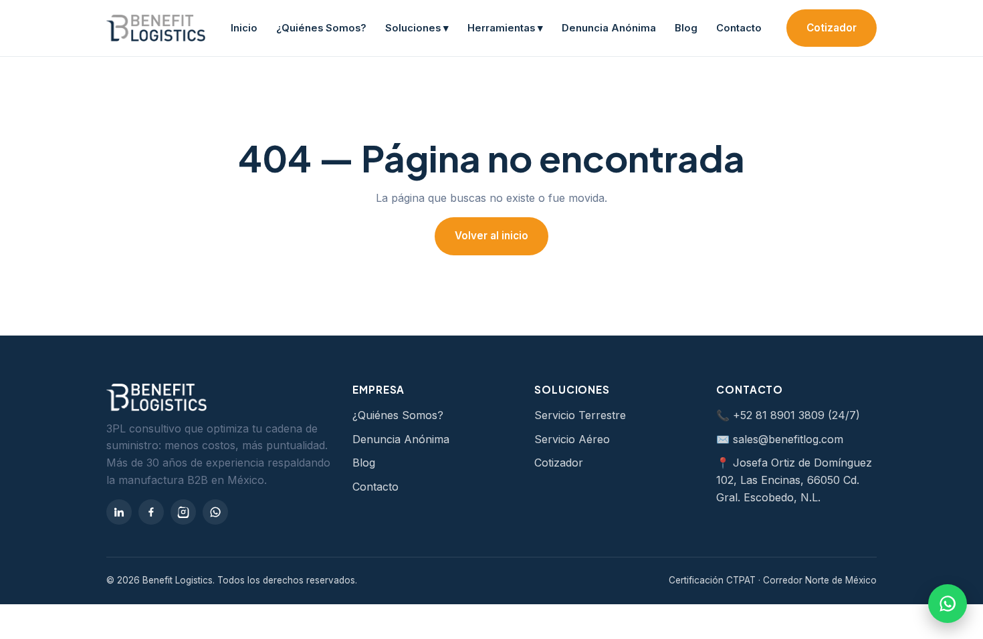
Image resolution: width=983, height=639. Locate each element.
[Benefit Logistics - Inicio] (155, 28)
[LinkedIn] (119, 512)
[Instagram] (183, 512)
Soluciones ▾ (417, 28)
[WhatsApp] (215, 512)
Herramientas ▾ (505, 28)
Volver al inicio (491, 235)
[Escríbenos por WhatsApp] (947, 603)
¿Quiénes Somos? (321, 28)
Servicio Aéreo (572, 439)
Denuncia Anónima (609, 28)
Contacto (739, 28)
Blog (686, 28)
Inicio (244, 28)
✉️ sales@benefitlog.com (779, 439)
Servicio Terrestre (580, 415)
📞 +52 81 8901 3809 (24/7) (788, 415)
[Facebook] (151, 512)
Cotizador (831, 27)
